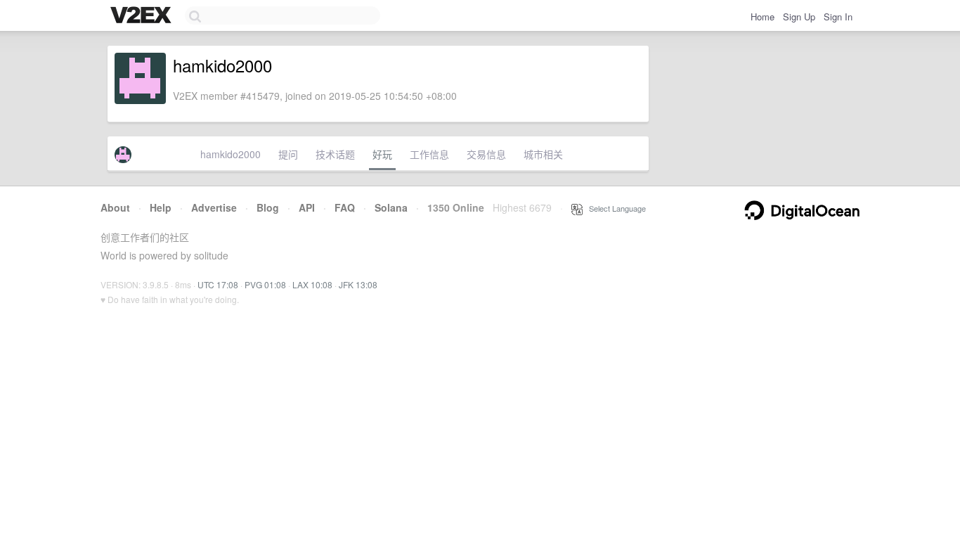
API (307, 207)
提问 (288, 154)
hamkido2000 (230, 154)
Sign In (838, 16)
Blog (268, 207)
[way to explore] (143, 16)
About (115, 207)
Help (160, 207)
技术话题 (335, 154)
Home (762, 16)
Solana (391, 207)
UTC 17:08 (217, 284)
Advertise (214, 207)
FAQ (345, 207)
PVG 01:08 (265, 284)
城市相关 (543, 154)
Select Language (614, 208)
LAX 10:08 (312, 284)
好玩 (382, 154)
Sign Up (799, 16)
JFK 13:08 (358, 284)
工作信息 (429, 154)
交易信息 (486, 154)
